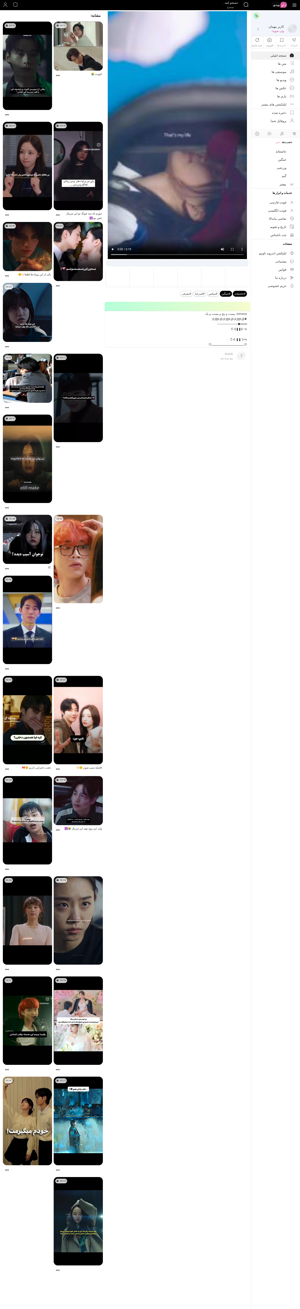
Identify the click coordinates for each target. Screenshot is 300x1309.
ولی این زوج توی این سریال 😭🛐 (83, 828)
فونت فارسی (277, 202)
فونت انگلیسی (277, 210)
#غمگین (225, 293)
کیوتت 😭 (96, 74)
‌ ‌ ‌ (50, 1068)
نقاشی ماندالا (277, 219)
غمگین (282, 159)
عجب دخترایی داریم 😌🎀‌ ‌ (36, 767)
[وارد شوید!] (258, 29)
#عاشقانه (239, 293)
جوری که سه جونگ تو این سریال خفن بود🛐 (84, 216)
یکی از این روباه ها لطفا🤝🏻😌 (34, 274)
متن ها (282, 64)
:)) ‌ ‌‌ (49, 567)
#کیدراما (199, 293)
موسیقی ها (279, 72)
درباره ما (280, 278)
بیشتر (283, 184)
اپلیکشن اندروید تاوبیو (272, 253)
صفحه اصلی (278, 55)
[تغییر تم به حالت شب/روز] (256, 15)
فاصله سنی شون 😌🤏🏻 (89, 767)
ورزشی (281, 168)
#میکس (213, 293)
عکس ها (281, 88)
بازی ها (281, 96)
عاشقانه (281, 151)
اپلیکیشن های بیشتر (273, 104)
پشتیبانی (280, 261)
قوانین (282, 269)
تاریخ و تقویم (278, 227)
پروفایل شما (278, 121)
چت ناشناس (278, 235)
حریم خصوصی (277, 286)
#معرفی (186, 293)
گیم (284, 176)
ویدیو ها (281, 80)
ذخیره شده (279, 113)
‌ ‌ (50, 113)
